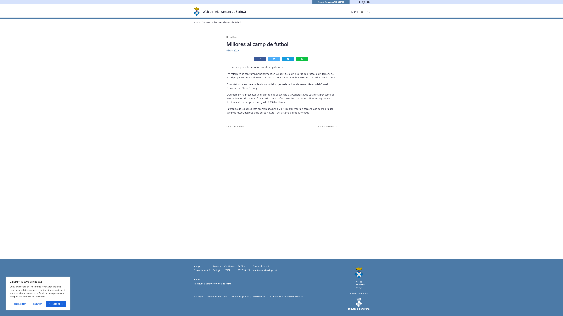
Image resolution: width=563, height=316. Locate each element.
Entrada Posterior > (327, 126)
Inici (196, 22)
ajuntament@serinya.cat (265, 270)
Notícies (206, 22)
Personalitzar (19, 303)
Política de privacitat (217, 296)
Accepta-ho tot (56, 303)
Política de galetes (240, 296)
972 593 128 (244, 270)
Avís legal (198, 296)
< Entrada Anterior (236, 126)
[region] (38, 293)
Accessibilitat (259, 296)
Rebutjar (37, 303)
